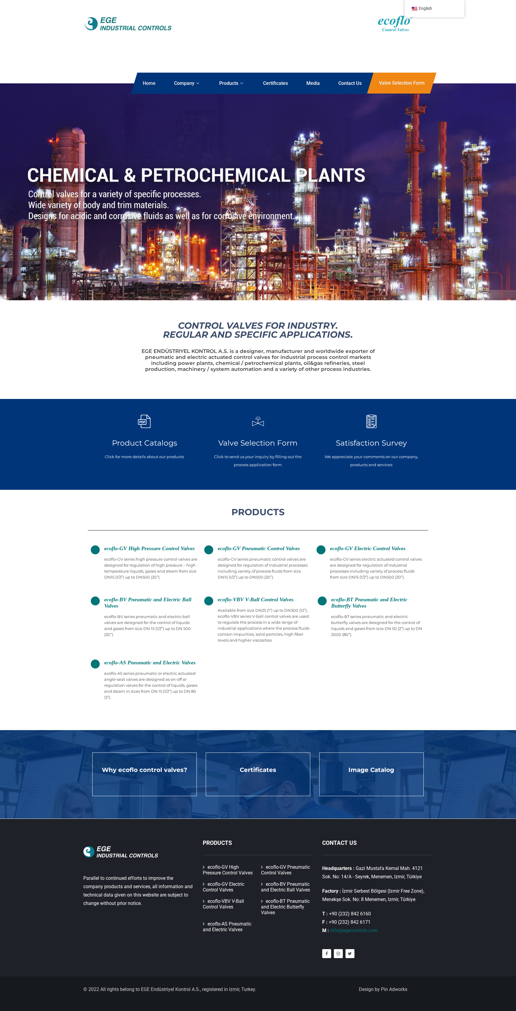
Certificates (275, 83)
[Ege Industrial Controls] (128, 23)
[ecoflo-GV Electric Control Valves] (321, 549)
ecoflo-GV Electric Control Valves (368, 548)
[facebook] (326, 953)
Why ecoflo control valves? (144, 769)
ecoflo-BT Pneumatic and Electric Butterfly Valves (285, 906)
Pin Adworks (394, 989)
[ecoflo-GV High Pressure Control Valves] (95, 549)
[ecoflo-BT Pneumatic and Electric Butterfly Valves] (322, 600)
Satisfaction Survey (371, 442)
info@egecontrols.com (354, 930)
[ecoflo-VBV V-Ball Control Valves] (208, 600)
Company (184, 83)
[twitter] (349, 953)
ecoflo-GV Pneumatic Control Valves (259, 548)
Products (228, 83)
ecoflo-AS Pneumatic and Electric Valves (150, 663)
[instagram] (338, 953)
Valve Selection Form (402, 83)
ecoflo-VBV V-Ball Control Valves (256, 599)
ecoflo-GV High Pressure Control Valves (149, 548)
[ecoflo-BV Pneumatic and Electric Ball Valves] (95, 600)
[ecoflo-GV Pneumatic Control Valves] (208, 549)
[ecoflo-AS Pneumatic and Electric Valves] (95, 664)
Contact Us (350, 83)
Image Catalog (371, 769)
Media (313, 83)
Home (149, 83)
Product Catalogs (144, 442)
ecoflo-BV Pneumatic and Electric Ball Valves (285, 887)
